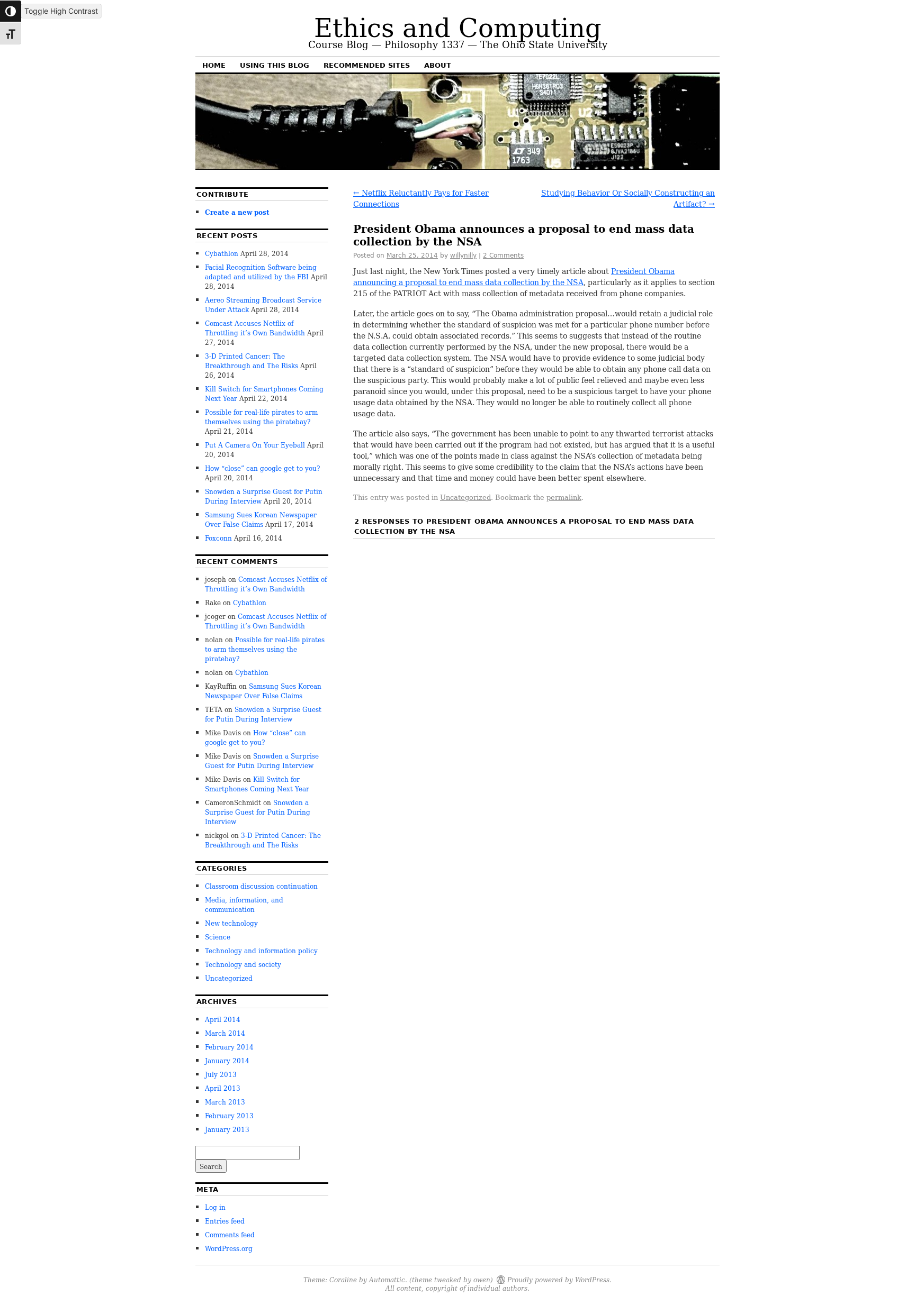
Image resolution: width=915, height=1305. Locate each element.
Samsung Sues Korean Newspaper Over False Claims (261, 519)
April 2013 (222, 1088)
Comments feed (230, 1234)
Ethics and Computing (458, 26)
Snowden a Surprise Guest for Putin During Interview (263, 714)
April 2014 (222, 1019)
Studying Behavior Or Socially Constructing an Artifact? (628, 198)
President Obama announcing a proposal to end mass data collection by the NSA (514, 276)
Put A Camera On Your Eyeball (255, 445)
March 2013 (225, 1102)
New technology (231, 923)
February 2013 (229, 1115)
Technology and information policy (261, 950)
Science (217, 937)
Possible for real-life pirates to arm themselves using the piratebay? (261, 416)
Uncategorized (465, 497)
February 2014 (229, 1047)
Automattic (387, 1279)
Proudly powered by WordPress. (559, 1279)
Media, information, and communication (244, 904)
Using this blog (274, 65)
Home (214, 65)
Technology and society (243, 964)
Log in (215, 1207)
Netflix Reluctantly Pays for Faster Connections (421, 198)
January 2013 (227, 1129)
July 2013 (221, 1074)
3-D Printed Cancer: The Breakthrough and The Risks (251, 360)
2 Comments (503, 255)
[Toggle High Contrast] (10, 11)
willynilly (463, 255)
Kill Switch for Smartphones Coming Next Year (257, 783)
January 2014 (227, 1060)
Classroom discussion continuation (261, 886)
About (437, 65)
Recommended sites (367, 65)
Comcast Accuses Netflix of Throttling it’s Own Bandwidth (255, 327)
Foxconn (218, 538)
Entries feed (225, 1221)
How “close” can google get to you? (262, 468)
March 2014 (225, 1033)
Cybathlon (221, 253)
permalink (563, 497)
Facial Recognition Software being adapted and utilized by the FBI (261, 271)
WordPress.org (229, 1248)
